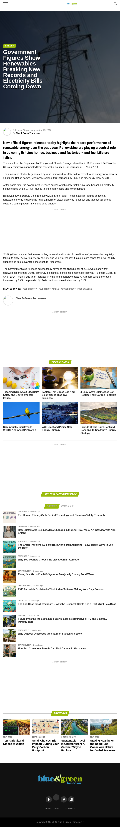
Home (48, 808)
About (58, 808)
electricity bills (49, 289)
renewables (85, 289)
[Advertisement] (60, 233)
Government (69, 289)
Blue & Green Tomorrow (28, 133)
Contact (70, 808)
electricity (30, 289)
